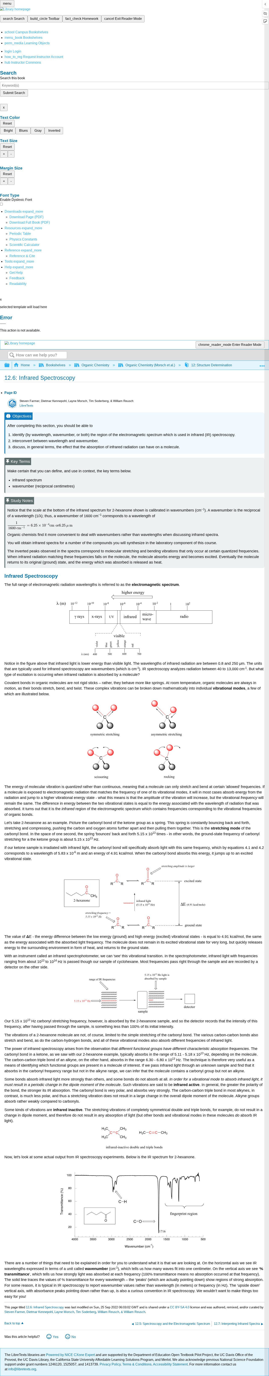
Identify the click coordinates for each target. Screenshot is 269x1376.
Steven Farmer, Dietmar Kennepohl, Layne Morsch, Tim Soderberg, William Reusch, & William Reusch (74, 1312)
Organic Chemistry (95, 365)
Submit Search (14, 93)
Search (12, 355)
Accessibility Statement (170, 1364)
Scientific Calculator (24, 245)
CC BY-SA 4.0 (179, 1307)
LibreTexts (26, 405)
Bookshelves (55, 365)
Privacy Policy (110, 1364)
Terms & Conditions (137, 1364)
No (73, 1337)
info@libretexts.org (21, 1369)
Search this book (12, 78)
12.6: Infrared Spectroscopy (45, 1307)
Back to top (12, 1323)
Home (25, 365)
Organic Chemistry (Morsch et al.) (150, 365)
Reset (7, 123)
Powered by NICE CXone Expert (71, 1355)
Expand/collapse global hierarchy (9, 365)
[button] (16, 278)
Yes (55, 1337)
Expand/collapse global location (262, 364)
